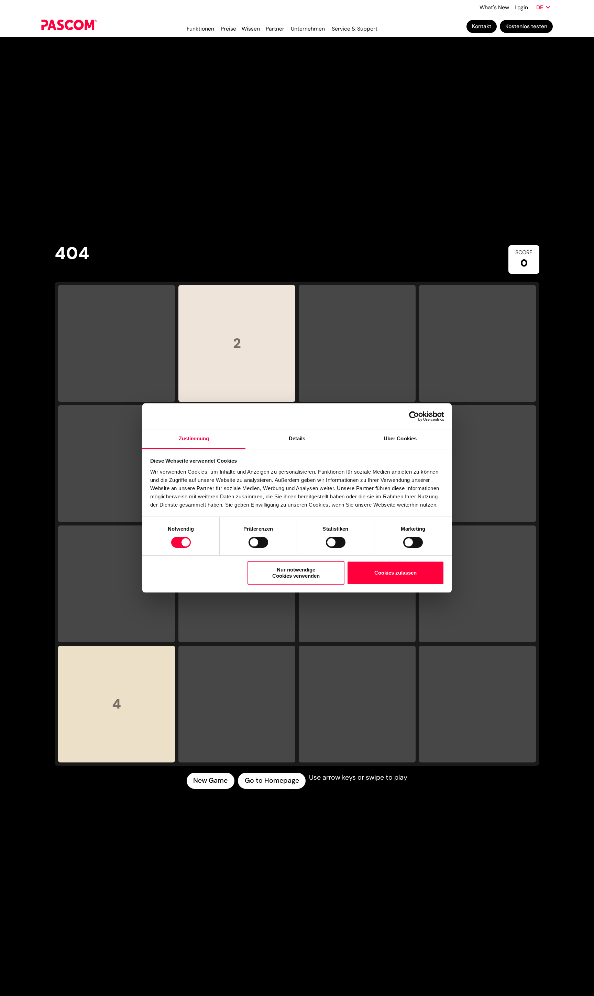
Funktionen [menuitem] (200, 28)
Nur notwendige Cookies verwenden (296, 573)
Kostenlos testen (526, 26)
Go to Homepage (272, 780)
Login (521, 7)
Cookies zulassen (395, 573)
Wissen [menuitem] (251, 28)
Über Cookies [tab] (400, 438)
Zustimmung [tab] (194, 438)
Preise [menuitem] (228, 28)
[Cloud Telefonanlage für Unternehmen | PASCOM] (69, 26)
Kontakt (481, 26)
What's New (494, 7)
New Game (210, 780)
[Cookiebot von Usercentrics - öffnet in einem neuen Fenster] (414, 416)
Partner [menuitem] (275, 28)
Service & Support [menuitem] (354, 28)
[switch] (258, 542)
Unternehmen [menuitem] (308, 28)
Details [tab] (297, 438)
